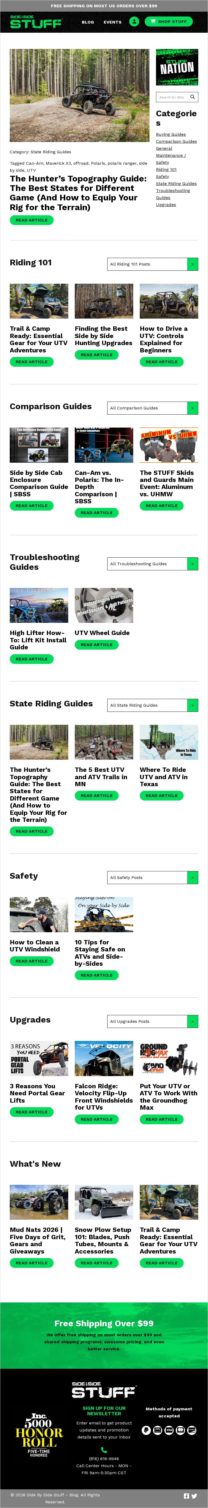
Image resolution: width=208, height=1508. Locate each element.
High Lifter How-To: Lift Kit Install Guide (38, 640)
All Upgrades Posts (130, 1021)
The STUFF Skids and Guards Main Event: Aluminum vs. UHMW (167, 483)
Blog (88, 22)
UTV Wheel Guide (102, 633)
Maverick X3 (58, 163)
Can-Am (34, 163)
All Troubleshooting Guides (138, 563)
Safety (162, 176)
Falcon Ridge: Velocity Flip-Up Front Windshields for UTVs (104, 1096)
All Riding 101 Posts (130, 264)
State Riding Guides (176, 183)
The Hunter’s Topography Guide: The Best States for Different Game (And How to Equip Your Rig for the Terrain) (78, 192)
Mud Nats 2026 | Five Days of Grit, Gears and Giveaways (38, 1240)
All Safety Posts (126, 877)
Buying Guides (171, 134)
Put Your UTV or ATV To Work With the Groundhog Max (168, 1096)
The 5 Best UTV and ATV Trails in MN (101, 777)
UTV (31, 170)
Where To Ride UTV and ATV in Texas (164, 777)
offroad (81, 163)
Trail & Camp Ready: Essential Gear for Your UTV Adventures (38, 339)
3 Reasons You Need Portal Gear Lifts (37, 1093)
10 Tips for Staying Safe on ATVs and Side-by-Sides (100, 952)
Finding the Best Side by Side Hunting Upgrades (103, 336)
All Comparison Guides (134, 408)
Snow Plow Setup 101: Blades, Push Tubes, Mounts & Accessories (103, 1240)
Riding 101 (166, 169)
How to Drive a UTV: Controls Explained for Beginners (164, 339)
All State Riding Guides (134, 705)
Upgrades (166, 204)
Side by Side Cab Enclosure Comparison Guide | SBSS (39, 483)
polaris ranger (122, 163)
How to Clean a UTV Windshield (35, 945)
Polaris (98, 163)
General (164, 148)
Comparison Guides (176, 141)
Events (113, 22)
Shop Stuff (172, 21)
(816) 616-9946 (104, 1458)
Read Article (32, 220)
